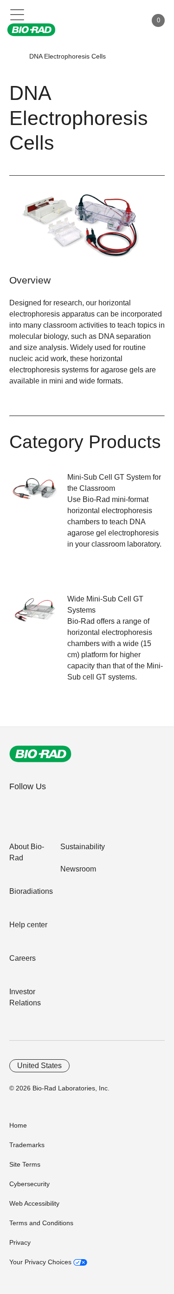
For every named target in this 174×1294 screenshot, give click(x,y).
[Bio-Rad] (40, 754)
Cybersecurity (29, 1184)
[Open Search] (107, 20)
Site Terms (24, 1164)
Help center (28, 925)
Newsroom (78, 869)
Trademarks (27, 1145)
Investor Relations (25, 997)
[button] (15, 56)
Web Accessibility (34, 1203)
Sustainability (82, 847)
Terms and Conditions (41, 1223)
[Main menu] (17, 13)
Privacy (20, 1242)
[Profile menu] (126, 20)
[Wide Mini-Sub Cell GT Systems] (38, 616)
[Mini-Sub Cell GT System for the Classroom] (38, 494)
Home (18, 1125)
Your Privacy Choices (41, 1262)
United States (39, 1066)
